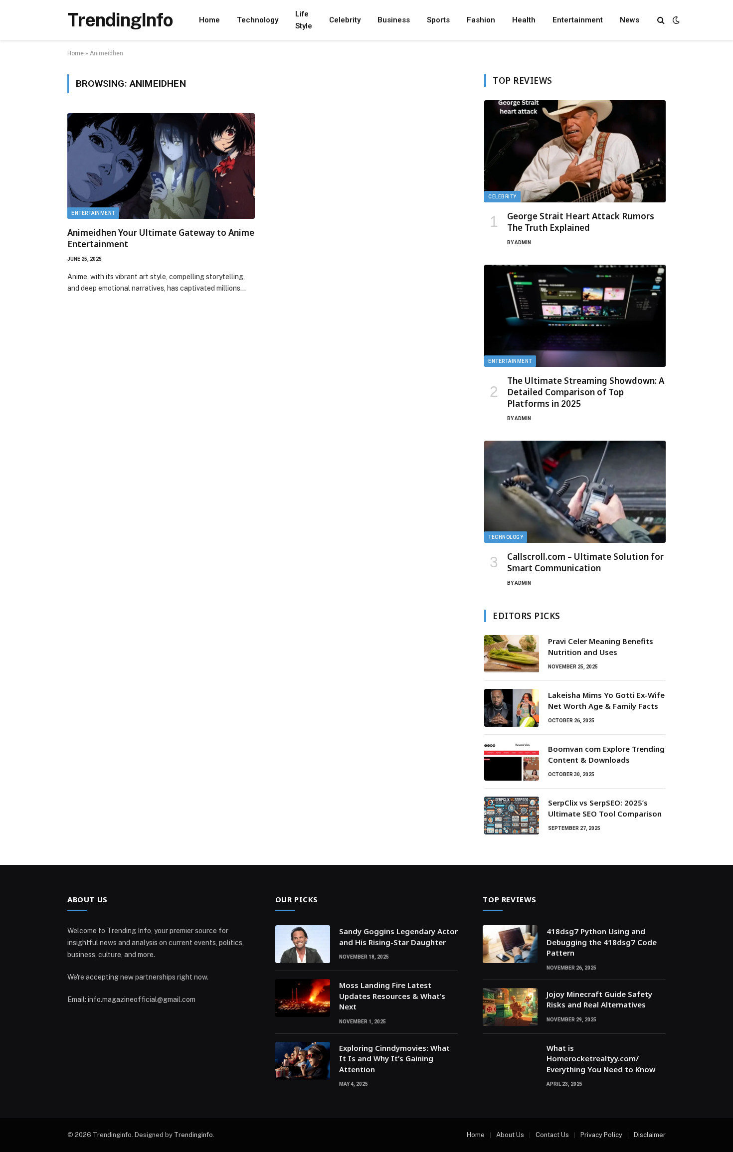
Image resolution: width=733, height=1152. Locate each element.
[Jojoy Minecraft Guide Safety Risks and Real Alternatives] (510, 1007)
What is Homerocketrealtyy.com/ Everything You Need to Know (601, 1058)
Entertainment (577, 19)
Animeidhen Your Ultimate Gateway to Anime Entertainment (160, 238)
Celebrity (345, 19)
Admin (523, 242)
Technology (257, 19)
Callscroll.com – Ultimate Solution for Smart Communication (585, 562)
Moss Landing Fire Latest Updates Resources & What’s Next (392, 995)
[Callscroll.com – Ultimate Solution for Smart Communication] (575, 492)
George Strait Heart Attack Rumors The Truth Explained (580, 221)
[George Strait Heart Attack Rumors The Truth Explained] (575, 151)
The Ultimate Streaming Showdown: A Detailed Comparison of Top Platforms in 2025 (585, 392)
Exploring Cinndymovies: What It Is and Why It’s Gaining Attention (394, 1058)
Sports (438, 19)
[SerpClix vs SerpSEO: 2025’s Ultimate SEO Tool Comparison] (511, 815)
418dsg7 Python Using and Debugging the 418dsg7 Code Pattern (602, 942)
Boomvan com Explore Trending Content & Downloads (606, 754)
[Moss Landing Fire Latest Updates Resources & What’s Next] (302, 998)
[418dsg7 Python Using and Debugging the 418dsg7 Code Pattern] (510, 944)
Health (524, 19)
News (629, 19)
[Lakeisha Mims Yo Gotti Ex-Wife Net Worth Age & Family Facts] (511, 708)
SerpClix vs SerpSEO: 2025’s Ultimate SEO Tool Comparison (605, 808)
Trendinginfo (193, 1135)
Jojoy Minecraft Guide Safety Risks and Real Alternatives (599, 999)
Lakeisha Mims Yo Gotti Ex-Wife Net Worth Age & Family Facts (606, 700)
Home (209, 19)
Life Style (303, 19)
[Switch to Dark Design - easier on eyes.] (675, 20)
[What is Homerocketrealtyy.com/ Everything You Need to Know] (510, 1061)
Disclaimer (650, 1135)
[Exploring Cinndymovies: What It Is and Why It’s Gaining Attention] (302, 1061)
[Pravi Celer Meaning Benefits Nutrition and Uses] (511, 654)
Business (393, 19)
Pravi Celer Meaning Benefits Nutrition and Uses (600, 646)
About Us (510, 1135)
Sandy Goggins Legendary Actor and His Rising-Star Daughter (398, 936)
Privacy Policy (601, 1135)
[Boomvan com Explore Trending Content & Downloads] (511, 762)
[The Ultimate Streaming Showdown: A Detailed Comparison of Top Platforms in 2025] (575, 316)
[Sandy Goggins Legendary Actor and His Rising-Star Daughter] (302, 944)
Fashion (481, 19)
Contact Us (552, 1135)
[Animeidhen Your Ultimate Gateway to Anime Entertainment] (161, 166)
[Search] (661, 20)
